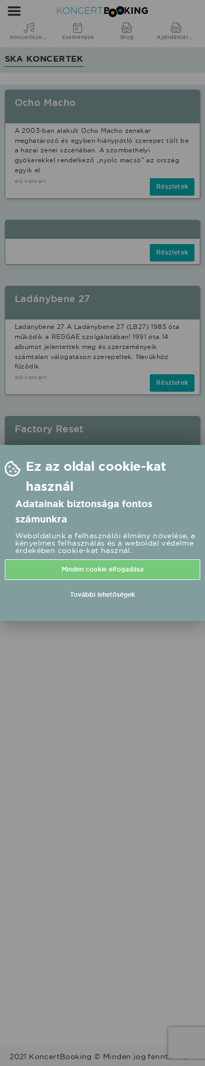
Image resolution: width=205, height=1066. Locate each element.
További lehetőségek (102, 594)
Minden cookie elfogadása (103, 569)
